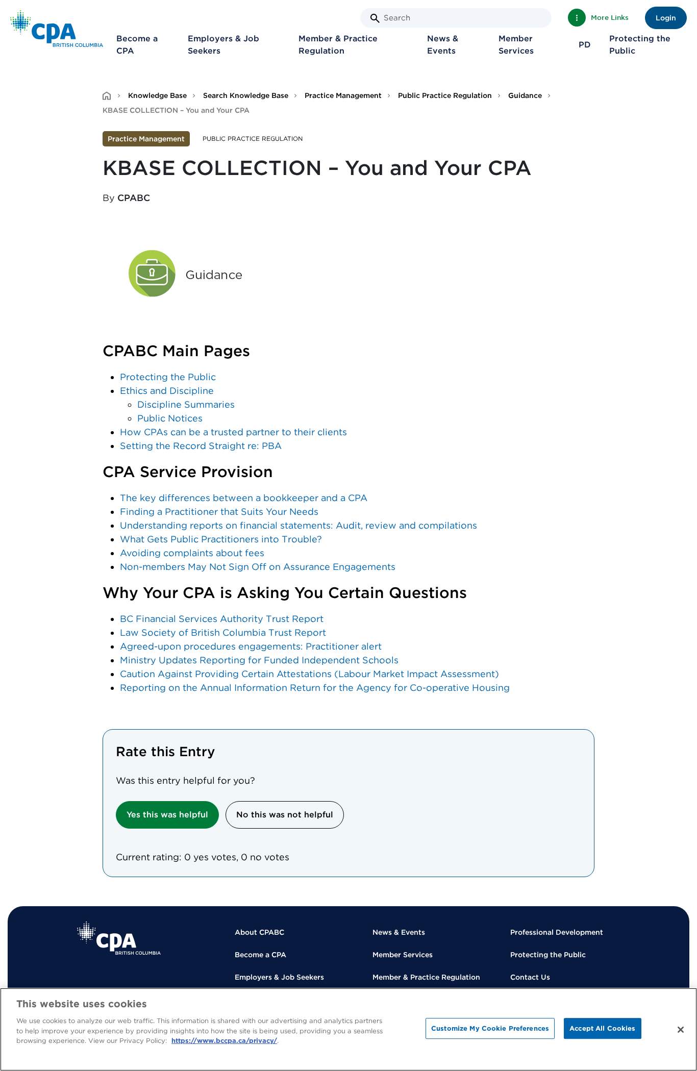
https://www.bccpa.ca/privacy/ (224, 1040)
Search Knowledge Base (245, 95)
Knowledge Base (157, 95)
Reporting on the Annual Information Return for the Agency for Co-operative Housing (315, 687)
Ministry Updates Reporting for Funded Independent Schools (259, 660)
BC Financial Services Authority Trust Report (221, 618)
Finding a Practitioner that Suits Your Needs (219, 511)
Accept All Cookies (602, 1028)
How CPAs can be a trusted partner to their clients (233, 432)
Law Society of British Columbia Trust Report (223, 632)
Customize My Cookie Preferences (490, 1028)
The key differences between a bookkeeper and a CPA (243, 497)
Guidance (525, 95)
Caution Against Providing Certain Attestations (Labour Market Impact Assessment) (309, 673)
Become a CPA (137, 45)
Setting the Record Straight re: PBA (201, 445)
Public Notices (170, 418)
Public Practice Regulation (445, 95)
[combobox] (456, 18)
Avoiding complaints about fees (192, 552)
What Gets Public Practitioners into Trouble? (221, 539)
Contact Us (530, 977)
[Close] (680, 1029)
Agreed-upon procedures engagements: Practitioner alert (251, 646)
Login (666, 18)
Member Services (516, 45)
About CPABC (259, 932)
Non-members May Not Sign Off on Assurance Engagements (257, 566)
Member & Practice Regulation (338, 45)
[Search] (375, 18)
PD (585, 44)
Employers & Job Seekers (223, 45)
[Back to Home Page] (56, 28)
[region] (348, 1029)
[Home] (118, 938)
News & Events (442, 45)
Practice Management (343, 95)
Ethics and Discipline (167, 390)
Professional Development (556, 932)
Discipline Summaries (186, 404)
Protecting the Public (639, 45)
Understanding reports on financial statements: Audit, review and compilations (298, 525)
